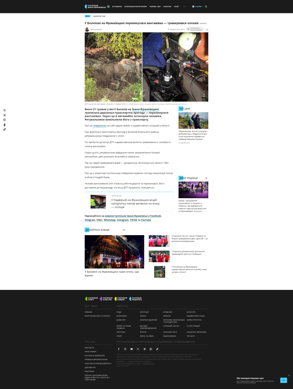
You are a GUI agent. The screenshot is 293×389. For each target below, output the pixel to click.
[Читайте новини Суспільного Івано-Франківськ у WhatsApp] (151, 349)
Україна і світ (155, 6)
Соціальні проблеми (197, 332)
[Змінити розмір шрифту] (207, 29)
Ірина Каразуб (96, 29)
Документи (90, 367)
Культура (167, 6)
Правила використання (96, 359)
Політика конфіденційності (98, 363)
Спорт (176, 6)
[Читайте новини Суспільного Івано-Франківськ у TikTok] (157, 349)
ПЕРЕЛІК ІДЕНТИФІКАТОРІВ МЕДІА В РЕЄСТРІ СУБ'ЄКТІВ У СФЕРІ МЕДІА (97, 377)
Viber (99, 219)
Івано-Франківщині (145, 109)
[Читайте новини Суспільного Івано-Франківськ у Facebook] (119, 349)
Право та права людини (124, 327)
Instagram (123, 219)
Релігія (143, 332)
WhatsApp (110, 219)
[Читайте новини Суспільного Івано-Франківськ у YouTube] (131, 349)
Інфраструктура (194, 320)
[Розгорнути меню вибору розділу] (108, 6)
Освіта (143, 316)
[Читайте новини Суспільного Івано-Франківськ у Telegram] (144, 349)
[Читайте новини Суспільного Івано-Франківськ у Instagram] (125, 349)
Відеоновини (169, 336)
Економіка (122, 316)
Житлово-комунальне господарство (174, 321)
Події (119, 312)
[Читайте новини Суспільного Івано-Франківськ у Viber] (138, 349)
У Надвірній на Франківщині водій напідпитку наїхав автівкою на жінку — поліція (135, 203)
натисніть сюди (148, 364)
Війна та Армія (147, 336)
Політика (121, 332)
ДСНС (87, 16)
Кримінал (167, 312)
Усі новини (117, 6)
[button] (5, 110)
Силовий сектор (171, 326)
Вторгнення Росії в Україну (136, 6)
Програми (89, 371)
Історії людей (193, 326)
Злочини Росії (170, 332)
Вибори (167, 316)
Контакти (89, 348)
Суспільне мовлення (95, 355)
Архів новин (90, 351)
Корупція (144, 312)
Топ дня (190, 336)
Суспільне (147, 361)
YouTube (146, 219)
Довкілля (121, 320)
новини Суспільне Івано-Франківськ (126, 215)
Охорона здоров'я (148, 320)
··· (184, 6)
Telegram (90, 219)
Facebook (155, 215)
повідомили (99, 125)
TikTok (133, 219)
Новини (88, 312)
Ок (284, 380)
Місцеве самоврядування (148, 327)
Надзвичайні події (99, 16)
